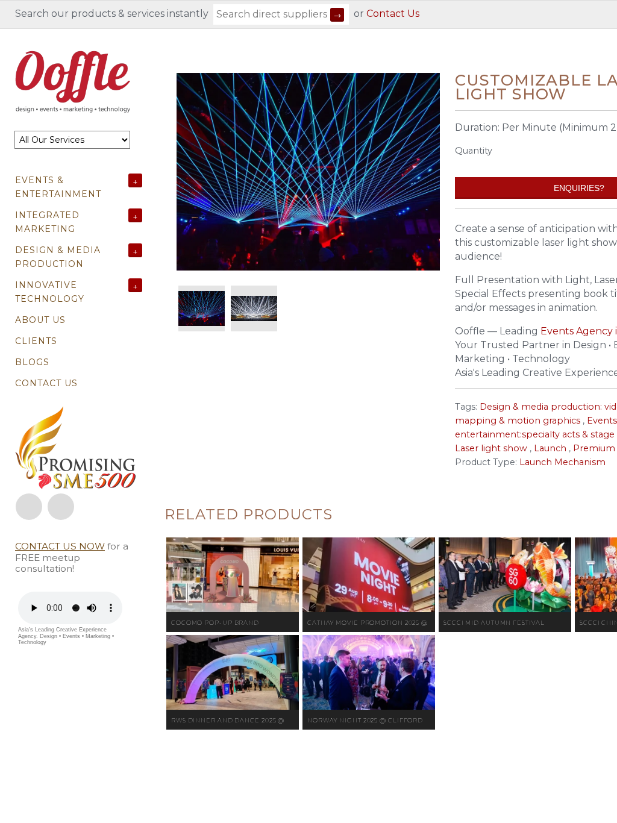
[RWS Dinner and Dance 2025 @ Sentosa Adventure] (232, 672)
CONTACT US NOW (60, 546)
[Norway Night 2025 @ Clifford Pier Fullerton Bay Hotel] (368, 672)
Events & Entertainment (58, 187)
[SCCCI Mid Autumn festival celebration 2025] (505, 574)
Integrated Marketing (47, 222)
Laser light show (491, 448)
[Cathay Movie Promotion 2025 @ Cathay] (368, 574)
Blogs (32, 362)
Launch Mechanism (562, 462)
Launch (550, 448)
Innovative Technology (49, 292)
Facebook (29, 506)
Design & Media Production (58, 257)
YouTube (61, 506)
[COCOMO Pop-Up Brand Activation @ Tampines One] (232, 574)
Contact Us (392, 13)
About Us (40, 319)
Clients (36, 341)
